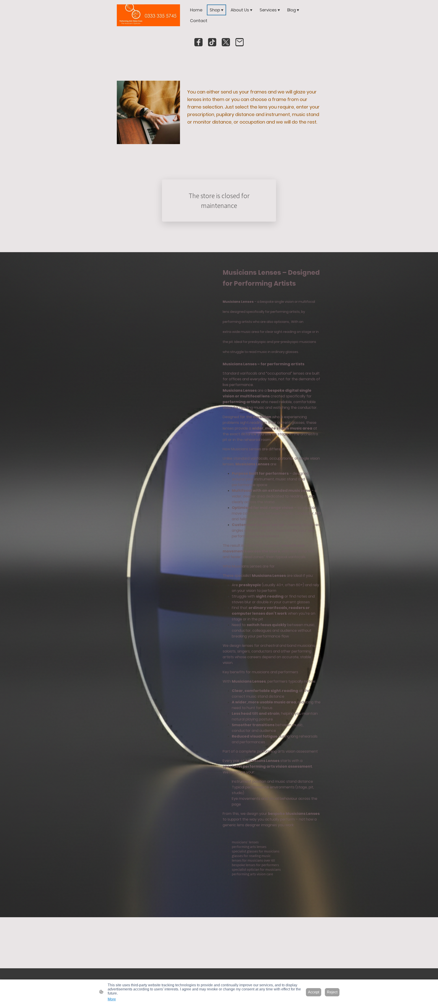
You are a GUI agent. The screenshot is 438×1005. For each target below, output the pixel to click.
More (112, 999)
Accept (313, 992)
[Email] (239, 42)
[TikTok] (212, 42)
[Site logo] (148, 15)
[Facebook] (198, 42)
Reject (332, 992)
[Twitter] (226, 42)
